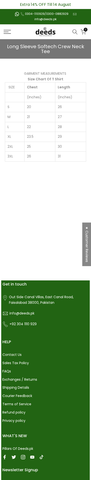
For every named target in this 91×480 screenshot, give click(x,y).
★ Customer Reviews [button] (86, 244)
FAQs (6, 371)
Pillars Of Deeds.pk (17, 448)
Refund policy (13, 412)
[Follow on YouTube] (32, 457)
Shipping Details (15, 387)
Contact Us (12, 354)
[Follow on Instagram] (23, 457)
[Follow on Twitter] (14, 457)
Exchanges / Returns (19, 379)
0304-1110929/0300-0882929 (46, 14)
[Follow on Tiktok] (41, 457)
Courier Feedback (17, 395)
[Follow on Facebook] (4, 457)
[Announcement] (45, 4)
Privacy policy (13, 420)
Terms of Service (16, 404)
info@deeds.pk (45, 19)
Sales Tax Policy (15, 362)
